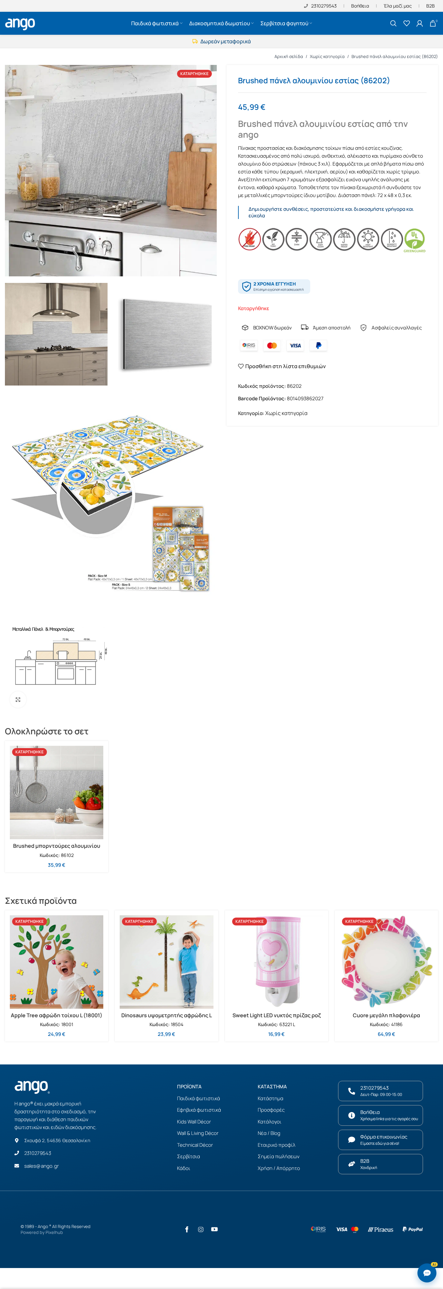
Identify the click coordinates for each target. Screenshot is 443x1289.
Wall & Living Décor (197, 1133)
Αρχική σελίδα (288, 56)
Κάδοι (183, 1168)
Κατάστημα (270, 1098)
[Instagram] (201, 1229)
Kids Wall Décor (194, 1121)
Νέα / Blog (269, 1133)
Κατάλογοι (269, 1121)
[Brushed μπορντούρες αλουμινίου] (56, 792)
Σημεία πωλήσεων (278, 1156)
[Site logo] (21, 22)
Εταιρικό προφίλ (276, 1144)
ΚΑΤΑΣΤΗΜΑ (272, 1086)
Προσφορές (271, 1109)
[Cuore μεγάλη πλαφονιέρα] (386, 962)
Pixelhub (54, 1232)
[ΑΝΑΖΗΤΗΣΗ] (393, 23)
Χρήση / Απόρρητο (279, 1168)
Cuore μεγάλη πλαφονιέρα (386, 1015)
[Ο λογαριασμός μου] (419, 23)
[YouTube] (214, 1229)
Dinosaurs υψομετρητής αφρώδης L (166, 1015)
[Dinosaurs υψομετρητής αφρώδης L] (166, 962)
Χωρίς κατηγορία (327, 56)
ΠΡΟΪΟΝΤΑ (189, 1086)
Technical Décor (195, 1144)
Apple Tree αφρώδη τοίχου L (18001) (56, 1015)
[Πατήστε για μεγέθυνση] (18, 699)
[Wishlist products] (406, 23)
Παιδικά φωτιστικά (198, 1098)
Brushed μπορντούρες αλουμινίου (56, 845)
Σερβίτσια (188, 1156)
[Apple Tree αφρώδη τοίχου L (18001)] (56, 962)
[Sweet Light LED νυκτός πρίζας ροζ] (276, 962)
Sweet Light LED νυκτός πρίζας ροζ (276, 1015)
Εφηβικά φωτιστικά (199, 1109)
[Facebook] (187, 1229)
